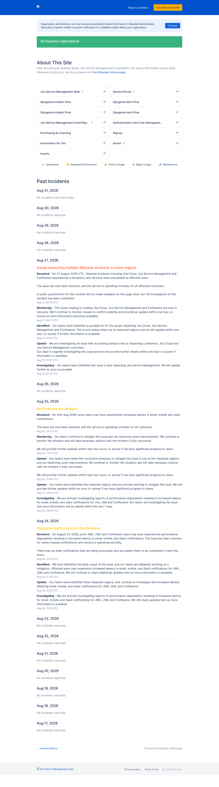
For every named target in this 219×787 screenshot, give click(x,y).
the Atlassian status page (109, 72)
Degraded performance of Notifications (69, 528)
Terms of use (151, 769)
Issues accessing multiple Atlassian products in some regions (87, 268)
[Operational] (104, 91)
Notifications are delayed (57, 409)
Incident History (47, 748)
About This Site (54, 62)
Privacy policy (132, 769)
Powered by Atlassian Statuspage (163, 748)
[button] (168, 7)
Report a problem (138, 7)
